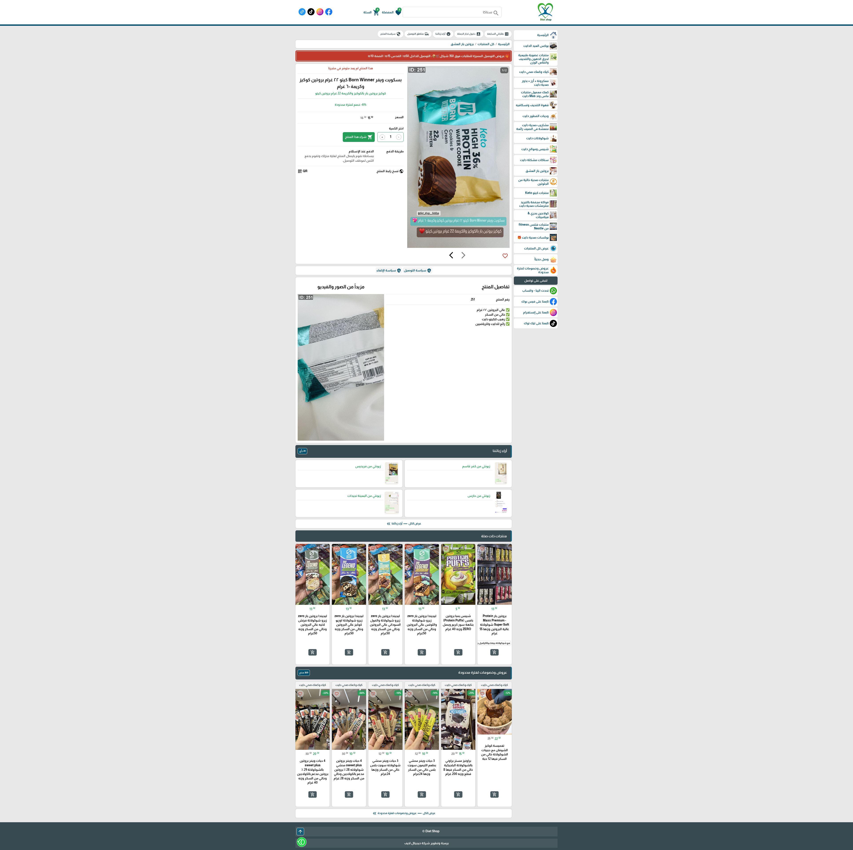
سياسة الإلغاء (389, 270)
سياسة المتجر (390, 34)
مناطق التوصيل (418, 34)
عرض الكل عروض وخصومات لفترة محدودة (403, 813)
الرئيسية (504, 44)
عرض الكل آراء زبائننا (403, 523)
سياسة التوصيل (417, 270)
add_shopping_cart (494, 652)
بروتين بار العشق (462, 44)
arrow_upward (300, 831)
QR (302, 171)
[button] (392, 12)
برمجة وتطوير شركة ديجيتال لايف (426, 843)
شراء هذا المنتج (359, 137)
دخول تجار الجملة (469, 34)
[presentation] (463, 256)
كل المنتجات (486, 44)
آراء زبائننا (443, 34)
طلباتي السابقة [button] (498, 34)
